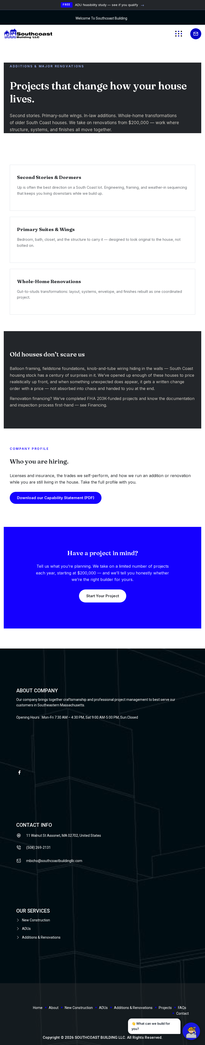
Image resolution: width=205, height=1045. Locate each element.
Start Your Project (102, 595)
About (53, 1008)
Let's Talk (195, 33)
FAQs (182, 1008)
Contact (182, 1013)
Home (37, 1008)
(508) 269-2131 (38, 848)
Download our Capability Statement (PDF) (55, 497)
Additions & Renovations (41, 937)
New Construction (36, 920)
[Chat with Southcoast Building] (191, 1031)
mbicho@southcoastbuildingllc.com (54, 861)
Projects (165, 1008)
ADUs (26, 929)
